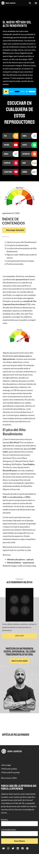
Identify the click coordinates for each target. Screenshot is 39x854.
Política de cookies (9, 769)
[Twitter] (13, 848)
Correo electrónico (8, 830)
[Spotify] (27, 848)
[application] (19, 91)
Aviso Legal (6, 765)
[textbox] (19, 253)
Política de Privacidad (10, 772)
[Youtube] (3, 848)
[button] (30, 3)
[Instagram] (8, 848)
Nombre (4, 820)
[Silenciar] (27, 91)
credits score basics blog (26, 566)
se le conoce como (22, 356)
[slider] (32, 91)
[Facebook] (22, 848)
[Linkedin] (17, 848)
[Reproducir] (6, 91)
